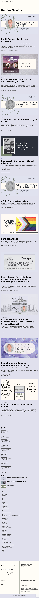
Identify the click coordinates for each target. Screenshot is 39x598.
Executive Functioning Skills (6, 458)
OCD (2, 468)
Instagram (3, 580)
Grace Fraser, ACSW (4, 459)
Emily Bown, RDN (4, 457)
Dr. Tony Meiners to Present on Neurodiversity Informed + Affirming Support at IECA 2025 (17, 321)
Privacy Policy (23, 595)
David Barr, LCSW (4, 439)
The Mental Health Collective (6, 546)
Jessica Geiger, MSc (4, 462)
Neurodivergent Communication (13, 50)
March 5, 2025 (5, 402)
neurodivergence (4, 523)
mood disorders (4, 522)
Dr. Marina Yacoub (4, 450)
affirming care (4, 495)
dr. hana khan (4, 503)
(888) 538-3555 (23, 566)
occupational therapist (6, 535)
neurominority (4, 530)
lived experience (4, 519)
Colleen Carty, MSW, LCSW (5, 437)
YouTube (2, 583)
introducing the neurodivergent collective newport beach (17, 477)
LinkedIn (2, 584)
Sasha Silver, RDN (4, 471)
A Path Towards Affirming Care (14, 201)
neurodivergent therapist (6, 527)
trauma (3, 551)
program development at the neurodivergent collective (16, 481)
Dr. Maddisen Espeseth (5, 449)
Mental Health (3, 463)
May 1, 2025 (4, 317)
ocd (2, 538)
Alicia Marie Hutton (4, 431)
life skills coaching (5, 518)
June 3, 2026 (4, 117)
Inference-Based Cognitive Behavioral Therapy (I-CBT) (11, 515)
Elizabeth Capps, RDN (4, 455)
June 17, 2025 (5, 274)
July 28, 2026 (5, 77)
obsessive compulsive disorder (7, 534)
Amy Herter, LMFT (4, 432)
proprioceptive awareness (6, 542)
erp (2, 511)
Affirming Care (3, 90)
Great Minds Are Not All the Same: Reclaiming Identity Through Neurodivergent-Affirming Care (16, 279)
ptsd (2, 543)
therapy (3, 550)
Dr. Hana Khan (3, 444)
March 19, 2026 (5, 158)
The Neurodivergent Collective (7, 547)
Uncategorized (3, 472)
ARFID (2, 435)
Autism (8, 90)
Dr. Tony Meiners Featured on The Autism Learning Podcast (16, 80)
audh (2, 498)
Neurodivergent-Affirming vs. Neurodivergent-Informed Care (15, 364)
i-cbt (2, 514)
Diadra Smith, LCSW (4, 440)
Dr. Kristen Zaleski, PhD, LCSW (6, 448)
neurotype (3, 531)
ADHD (2, 290)
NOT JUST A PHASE (9, 239)
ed (2, 510)
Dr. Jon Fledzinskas (4, 445)
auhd (2, 499)
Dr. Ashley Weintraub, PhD (5, 441)
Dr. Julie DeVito (3, 446)
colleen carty (4, 502)
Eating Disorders (4, 454)
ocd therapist (4, 539)
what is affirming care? (11, 485)
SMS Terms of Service (16, 595)
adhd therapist (4, 494)
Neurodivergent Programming (6, 375)
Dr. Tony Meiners (4, 50)
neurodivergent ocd (5, 526)
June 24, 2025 (5, 236)
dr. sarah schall (4, 506)
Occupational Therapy (5, 467)
